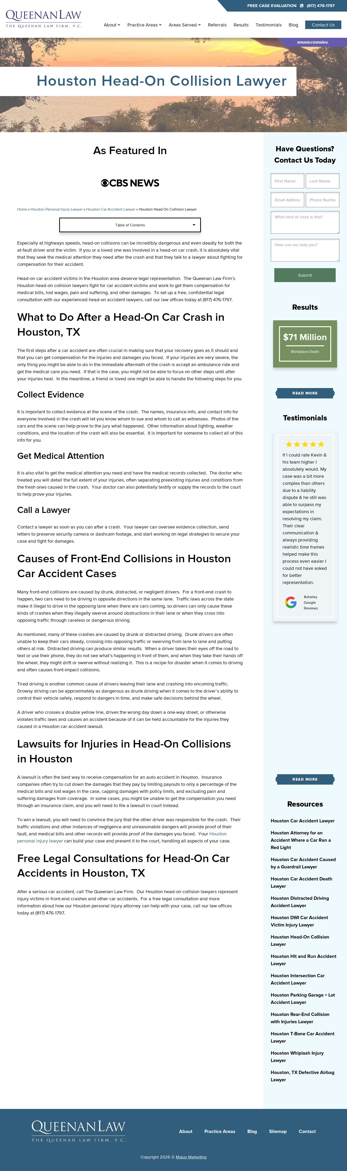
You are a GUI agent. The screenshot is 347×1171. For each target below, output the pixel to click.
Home (22, 209)
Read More (305, 393)
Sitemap (278, 1131)
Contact (307, 1131)
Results (241, 24)
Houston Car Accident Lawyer (110, 209)
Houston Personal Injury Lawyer (57, 209)
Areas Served (183, 24)
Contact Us (323, 24)
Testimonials (269, 24)
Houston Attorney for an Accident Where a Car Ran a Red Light (301, 840)
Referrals (217, 24)
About (110, 24)
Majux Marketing (191, 1156)
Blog (293, 24)
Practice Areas (142, 24)
